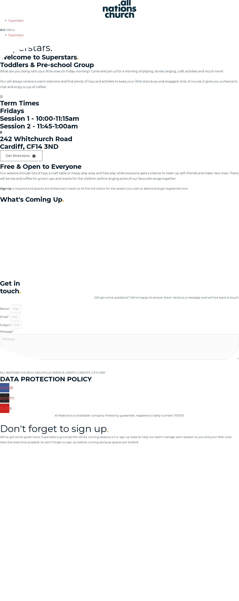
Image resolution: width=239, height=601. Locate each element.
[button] (119, 30)
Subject (6, 325)
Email (4, 317)
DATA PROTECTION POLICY (46, 379)
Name (5, 309)
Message (7, 331)
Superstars (16, 20)
